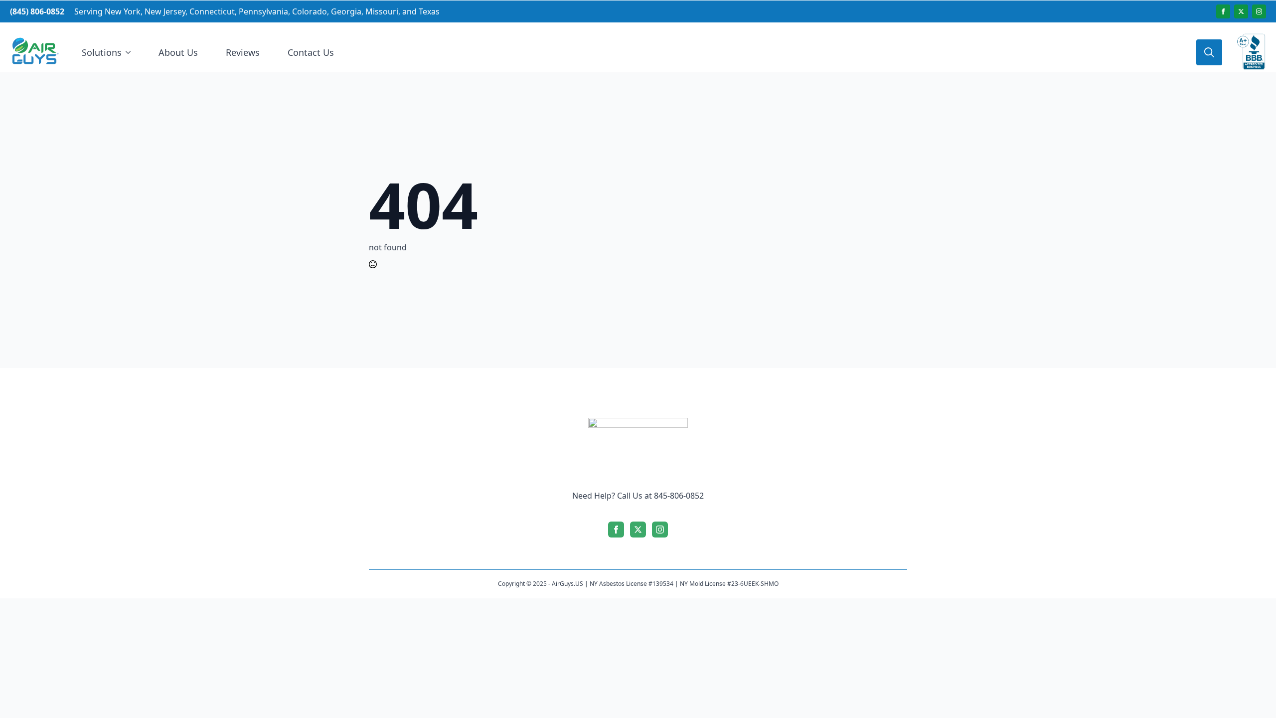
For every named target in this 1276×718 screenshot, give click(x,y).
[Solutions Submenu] (130, 52)
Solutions (102, 52)
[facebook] (1223, 11)
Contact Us (311, 52)
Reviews (243, 52)
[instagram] (1259, 11)
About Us (178, 52)
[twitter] (1241, 11)
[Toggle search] (1209, 52)
